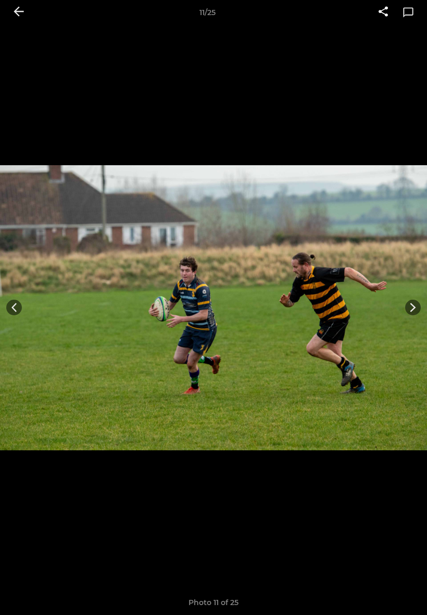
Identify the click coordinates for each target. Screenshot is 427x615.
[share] (383, 12)
